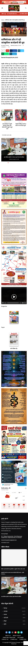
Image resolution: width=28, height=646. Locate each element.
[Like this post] (7, 50)
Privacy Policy (17, 636)
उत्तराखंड (14, 611)
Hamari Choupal (5, 45)
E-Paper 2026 (22, 639)
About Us (8, 636)
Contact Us (5, 639)
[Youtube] (15, 632)
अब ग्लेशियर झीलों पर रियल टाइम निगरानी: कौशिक (12, 14)
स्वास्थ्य (14, 614)
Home (2, 20)
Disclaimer (20, 637)
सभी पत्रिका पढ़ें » (14, 349)
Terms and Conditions (9, 637)
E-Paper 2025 (13, 639)
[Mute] (23, 303)
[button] (2, 150)
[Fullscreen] (25, 303)
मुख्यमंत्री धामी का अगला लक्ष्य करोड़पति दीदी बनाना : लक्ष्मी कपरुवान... (12, 573)
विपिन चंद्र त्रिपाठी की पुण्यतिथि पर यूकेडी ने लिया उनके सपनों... (13, 569)
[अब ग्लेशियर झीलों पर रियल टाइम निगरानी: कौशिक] (14, 146)
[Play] (3, 303)
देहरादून (14, 608)
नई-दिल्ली (14, 618)
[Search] (26, 8)
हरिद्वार (14, 621)
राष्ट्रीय (14, 624)
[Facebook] (6, 632)
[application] (14, 295)
